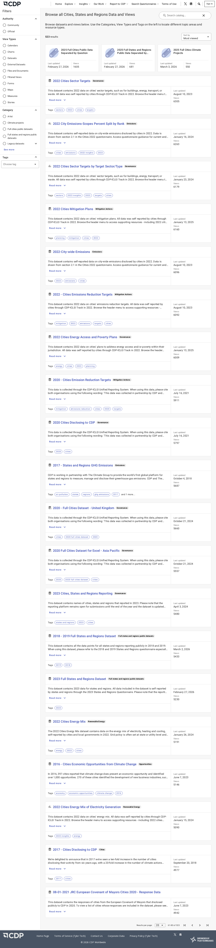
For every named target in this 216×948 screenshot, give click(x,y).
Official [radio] (11, 31)
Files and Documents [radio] (18, 70)
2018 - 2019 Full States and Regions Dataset (84, 636)
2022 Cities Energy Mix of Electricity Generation (87, 807)
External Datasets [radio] (16, 64)
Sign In (210, 4)
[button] (199, 4)
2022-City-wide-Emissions (71, 252)
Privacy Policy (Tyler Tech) (143, 935)
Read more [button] (55, 100)
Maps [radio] (10, 89)
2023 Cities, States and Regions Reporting (82, 593)
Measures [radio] (12, 96)
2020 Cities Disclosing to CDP (74, 422)
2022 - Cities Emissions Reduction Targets (82, 294)
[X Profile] (185, 4)
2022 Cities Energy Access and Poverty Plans (85, 337)
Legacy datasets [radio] (16, 143)
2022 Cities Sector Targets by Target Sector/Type (88, 166)
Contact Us (97, 935)
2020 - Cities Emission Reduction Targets (82, 380)
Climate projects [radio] (16, 122)
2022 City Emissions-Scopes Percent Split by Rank (88, 124)
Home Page (43, 935)
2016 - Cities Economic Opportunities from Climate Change (95, 764)
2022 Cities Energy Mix (69, 721)
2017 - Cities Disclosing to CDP (75, 849)
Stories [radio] (11, 102)
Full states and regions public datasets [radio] (22, 136)
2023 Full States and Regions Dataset (79, 679)
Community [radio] (13, 25)
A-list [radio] (10, 116)
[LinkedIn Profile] (191, 4)
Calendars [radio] (13, 45)
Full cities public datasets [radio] (20, 129)
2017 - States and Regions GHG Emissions (83, 465)
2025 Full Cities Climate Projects (187, 51)
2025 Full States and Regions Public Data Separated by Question (134, 51)
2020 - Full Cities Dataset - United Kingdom (83, 508)
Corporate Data (116, 935)
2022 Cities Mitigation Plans (73, 209)
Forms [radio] (11, 83)
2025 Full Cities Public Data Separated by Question (77, 51)
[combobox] (16, 164)
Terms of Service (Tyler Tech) (70, 935)
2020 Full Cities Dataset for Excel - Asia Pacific (86, 550)
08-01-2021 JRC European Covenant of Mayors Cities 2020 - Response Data (106, 892)
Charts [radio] (11, 52)
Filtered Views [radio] (15, 77)
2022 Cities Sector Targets (71, 81)
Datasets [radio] (12, 58)
